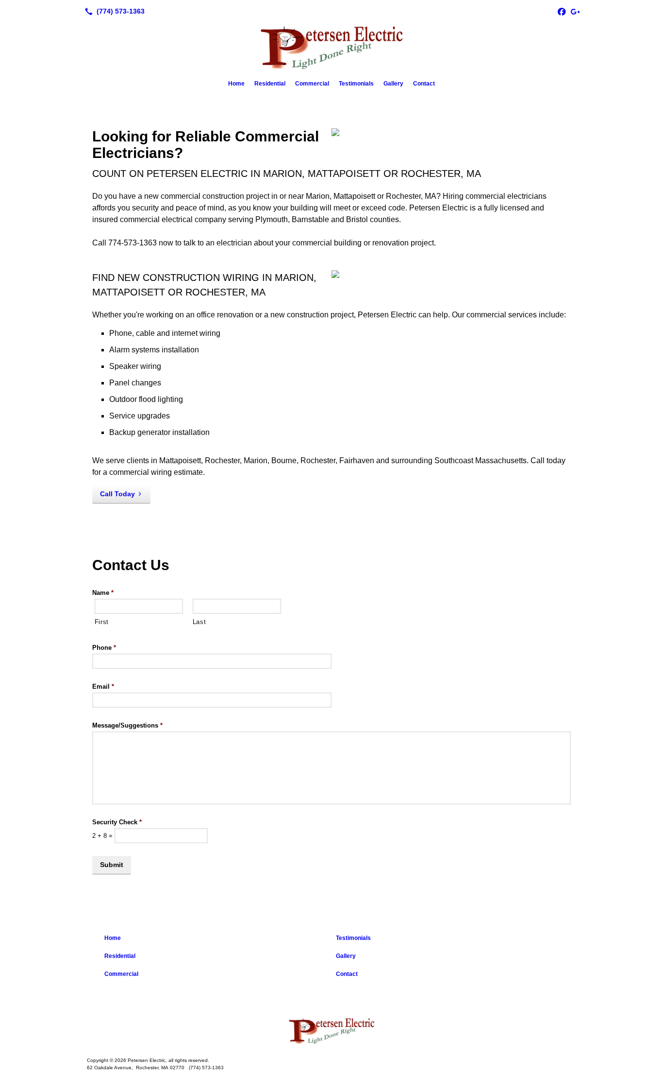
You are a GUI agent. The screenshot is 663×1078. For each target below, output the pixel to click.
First (102, 622)
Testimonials (356, 83)
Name (103, 593)
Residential (269, 83)
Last (199, 622)
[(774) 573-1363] (113, 11)
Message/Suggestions (127, 725)
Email (103, 686)
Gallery (393, 83)
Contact (424, 83)
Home (236, 83)
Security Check (117, 822)
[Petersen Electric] (331, 1030)
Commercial (312, 83)
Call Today (117, 494)
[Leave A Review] (575, 11)
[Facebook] (561, 11)
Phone (104, 647)
